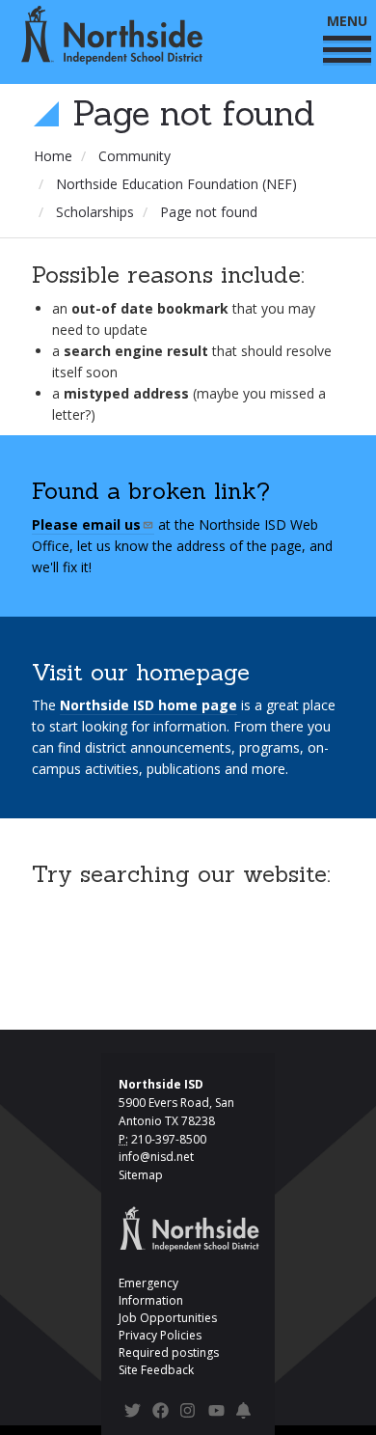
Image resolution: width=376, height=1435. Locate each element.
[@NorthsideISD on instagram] (188, 1413)
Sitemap (141, 1175)
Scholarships (95, 212)
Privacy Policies (160, 1335)
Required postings (169, 1352)
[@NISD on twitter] (132, 1413)
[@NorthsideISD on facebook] (160, 1413)
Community (134, 156)
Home (53, 156)
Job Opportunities (168, 1318)
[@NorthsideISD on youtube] (216, 1413)
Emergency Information (151, 1292)
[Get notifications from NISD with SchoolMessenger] (244, 1413)
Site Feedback (156, 1370)
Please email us (86, 524)
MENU (347, 21)
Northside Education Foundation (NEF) (176, 184)
